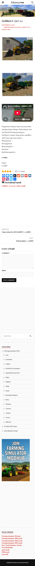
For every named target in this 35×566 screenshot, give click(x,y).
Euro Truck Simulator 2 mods (12, 545)
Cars (7, 355)
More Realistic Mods (11, 431)
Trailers (8, 413)
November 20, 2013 (8, 25)
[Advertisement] (17, 207)
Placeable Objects (12, 395)
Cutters (8, 364)
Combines (9, 359)
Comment (6, 253)
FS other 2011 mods (10, 426)
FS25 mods (5, 552)
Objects (8, 382)
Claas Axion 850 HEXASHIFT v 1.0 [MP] (16, 232)
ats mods (5, 554)
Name (4, 270)
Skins (7, 399)
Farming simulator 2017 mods (12, 543)
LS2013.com (17, 2)
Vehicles (8, 422)
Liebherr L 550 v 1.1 (12, 20)
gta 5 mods (6, 550)
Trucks (8, 417)
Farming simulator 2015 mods (12, 541)
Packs (7, 391)
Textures (8, 404)
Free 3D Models (7, 547)
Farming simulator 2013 (12, 27)
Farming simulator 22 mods (11, 536)
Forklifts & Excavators (13, 368)
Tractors (8, 408)
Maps (7, 377)
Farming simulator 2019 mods (12, 538)
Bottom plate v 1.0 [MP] (24, 241)
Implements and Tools (13, 373)
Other (7, 386)
